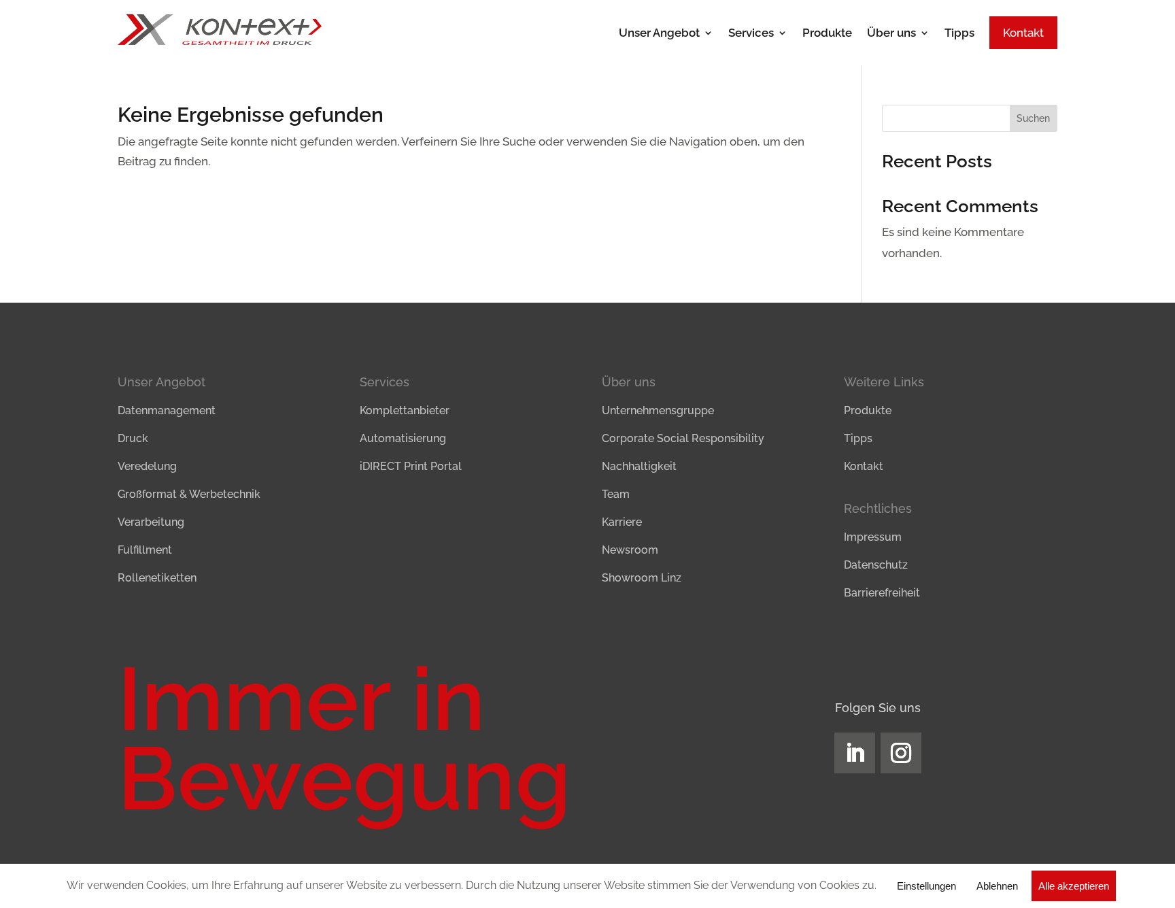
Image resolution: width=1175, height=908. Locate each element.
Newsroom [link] (630, 549)
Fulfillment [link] (145, 549)
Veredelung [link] (147, 466)
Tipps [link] (858, 438)
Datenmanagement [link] (167, 410)
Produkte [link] (867, 410)
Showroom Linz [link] (641, 577)
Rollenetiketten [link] (157, 577)
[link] (220, 29)
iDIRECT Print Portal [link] (411, 466)
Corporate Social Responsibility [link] (683, 438)
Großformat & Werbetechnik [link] (189, 494)
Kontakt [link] (863, 466)
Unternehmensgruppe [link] (658, 410)
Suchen (1033, 118)
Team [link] (616, 494)
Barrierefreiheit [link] (882, 592)
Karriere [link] (622, 522)
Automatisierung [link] (403, 438)
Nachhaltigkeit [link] (639, 466)
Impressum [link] (873, 537)
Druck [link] (133, 438)
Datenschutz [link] (876, 564)
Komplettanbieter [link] (404, 410)
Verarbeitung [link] (151, 522)
